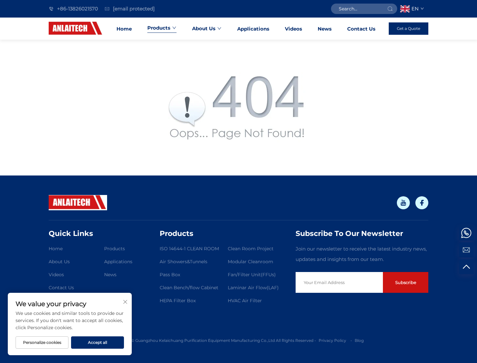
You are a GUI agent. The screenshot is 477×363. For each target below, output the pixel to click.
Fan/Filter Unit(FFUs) (252, 275)
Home (124, 29)
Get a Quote (408, 28)
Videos (293, 29)
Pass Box (170, 275)
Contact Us (361, 29)
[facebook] (421, 202)
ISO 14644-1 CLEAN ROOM (189, 249)
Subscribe (405, 282)
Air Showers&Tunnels (183, 262)
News (325, 29)
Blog (359, 340)
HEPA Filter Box (178, 301)
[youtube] (403, 202)
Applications (253, 29)
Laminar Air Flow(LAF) (253, 288)
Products (158, 28)
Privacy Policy (333, 340)
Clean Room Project (251, 249)
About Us (203, 28)
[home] (76, 28)
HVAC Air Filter (245, 301)
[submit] (390, 9)
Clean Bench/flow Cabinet (189, 288)
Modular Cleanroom (250, 262)
